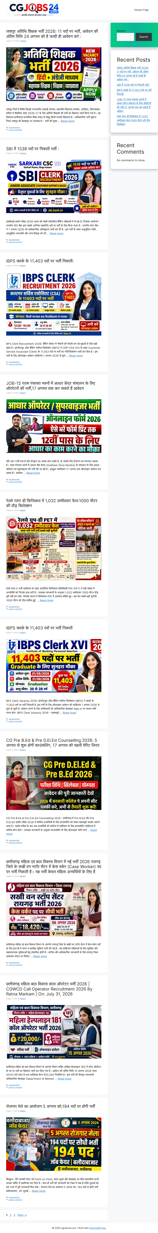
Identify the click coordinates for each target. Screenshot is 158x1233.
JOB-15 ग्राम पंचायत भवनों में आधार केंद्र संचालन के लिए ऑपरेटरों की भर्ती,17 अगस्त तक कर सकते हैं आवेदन (50, 386)
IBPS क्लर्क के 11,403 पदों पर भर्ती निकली (39, 627)
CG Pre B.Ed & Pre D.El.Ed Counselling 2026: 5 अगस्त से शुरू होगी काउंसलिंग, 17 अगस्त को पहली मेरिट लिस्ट (53, 743)
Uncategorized (14, 127)
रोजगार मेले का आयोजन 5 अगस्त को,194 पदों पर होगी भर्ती (50, 1106)
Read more (67, 121)
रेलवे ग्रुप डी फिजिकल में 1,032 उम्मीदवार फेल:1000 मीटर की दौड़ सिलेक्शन (51, 503)
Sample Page (141, 9)
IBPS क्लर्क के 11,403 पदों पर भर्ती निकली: (40, 261)
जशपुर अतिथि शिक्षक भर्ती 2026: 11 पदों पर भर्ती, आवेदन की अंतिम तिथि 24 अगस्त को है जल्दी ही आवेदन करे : (52, 34)
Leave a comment (15, 130)
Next (22, 1215)
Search (121, 30)
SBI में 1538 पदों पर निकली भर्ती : (32, 148)
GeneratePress (97, 1228)
